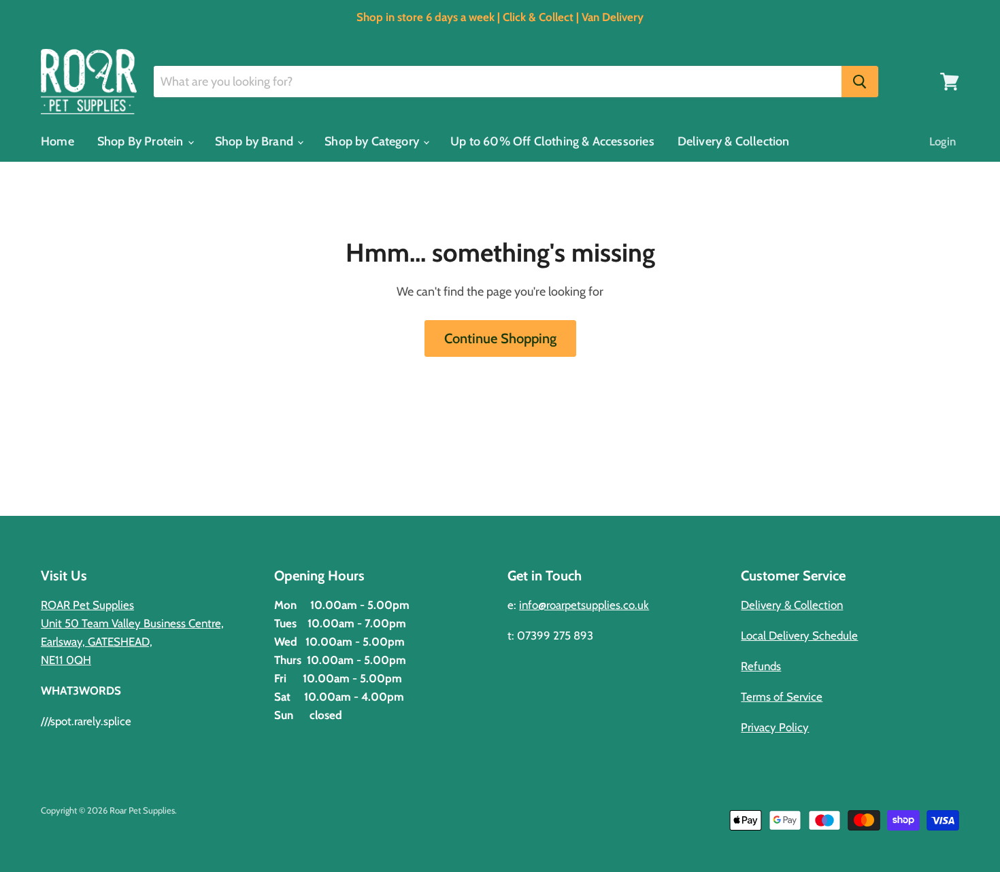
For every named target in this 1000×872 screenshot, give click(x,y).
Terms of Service (781, 696)
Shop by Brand (256, 141)
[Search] (859, 81)
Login (942, 141)
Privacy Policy (775, 727)
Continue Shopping (500, 338)
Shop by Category (373, 141)
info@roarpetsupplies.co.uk (584, 605)
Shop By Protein (141, 141)
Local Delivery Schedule (799, 635)
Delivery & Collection (734, 141)
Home (57, 141)
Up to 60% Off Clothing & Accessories (552, 141)
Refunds (761, 666)
